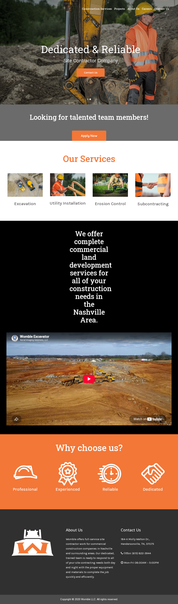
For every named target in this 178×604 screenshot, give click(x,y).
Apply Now (89, 136)
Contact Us (90, 72)
